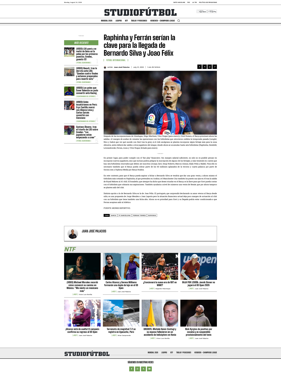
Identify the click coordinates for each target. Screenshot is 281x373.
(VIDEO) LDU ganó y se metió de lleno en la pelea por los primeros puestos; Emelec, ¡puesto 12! (87, 54)
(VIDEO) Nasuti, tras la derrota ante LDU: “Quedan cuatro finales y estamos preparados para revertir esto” (87, 73)
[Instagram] (137, 369)
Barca (113, 215)
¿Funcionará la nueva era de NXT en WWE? (160, 284)
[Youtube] (149, 369)
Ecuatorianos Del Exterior (86, 96)
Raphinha (152, 215)
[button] (178, 20)
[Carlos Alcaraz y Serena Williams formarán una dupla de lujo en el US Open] (121, 267)
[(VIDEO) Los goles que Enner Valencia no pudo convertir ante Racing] (69, 91)
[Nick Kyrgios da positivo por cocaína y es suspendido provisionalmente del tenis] (198, 314)
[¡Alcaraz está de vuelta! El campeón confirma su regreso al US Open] (82, 314)
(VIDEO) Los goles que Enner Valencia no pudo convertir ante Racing (87, 90)
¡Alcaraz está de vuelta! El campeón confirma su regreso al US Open (82, 330)
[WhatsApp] (209, 67)
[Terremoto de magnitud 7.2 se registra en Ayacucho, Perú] (121, 314)
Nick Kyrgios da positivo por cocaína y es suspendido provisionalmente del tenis (198, 332)
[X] (204, 67)
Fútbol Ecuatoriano (83, 63)
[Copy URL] (215, 67)
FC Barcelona (125, 215)
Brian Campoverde (124, 335)
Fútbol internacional (115, 60)
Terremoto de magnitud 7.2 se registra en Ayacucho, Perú (121, 330)
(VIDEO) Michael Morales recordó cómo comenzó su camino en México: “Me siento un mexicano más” (82, 286)
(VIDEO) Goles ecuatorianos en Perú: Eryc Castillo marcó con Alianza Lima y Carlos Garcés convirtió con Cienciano (86, 109)
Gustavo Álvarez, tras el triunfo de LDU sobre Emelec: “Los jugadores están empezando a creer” (87, 132)
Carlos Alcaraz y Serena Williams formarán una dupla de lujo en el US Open (121, 285)
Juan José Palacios (122, 67)
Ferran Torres (139, 215)
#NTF (75, 294)
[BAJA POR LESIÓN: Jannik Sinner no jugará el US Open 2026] (198, 267)
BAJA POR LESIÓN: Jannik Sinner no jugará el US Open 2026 (198, 284)
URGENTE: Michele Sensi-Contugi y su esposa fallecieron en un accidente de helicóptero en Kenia (160, 332)
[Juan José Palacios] (105, 67)
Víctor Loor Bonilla (85, 294)
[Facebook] (199, 67)
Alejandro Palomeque (162, 288)
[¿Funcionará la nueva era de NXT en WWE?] (160, 267)
